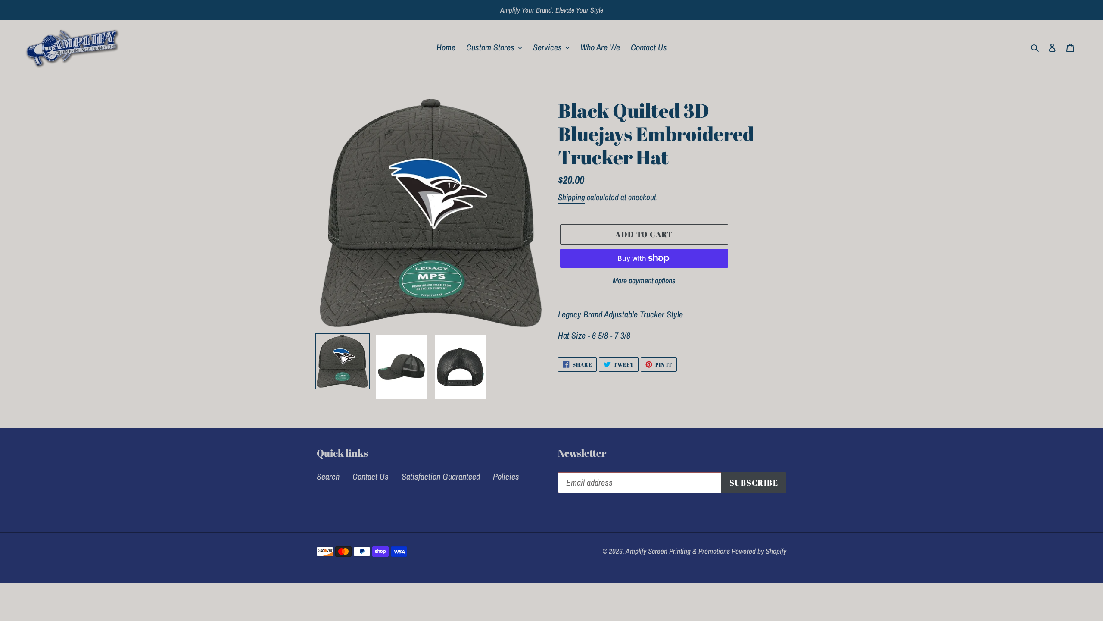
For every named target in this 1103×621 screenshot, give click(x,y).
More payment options (644, 280)
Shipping (571, 197)
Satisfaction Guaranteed (441, 476)
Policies (506, 476)
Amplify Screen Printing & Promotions (679, 551)
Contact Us (370, 476)
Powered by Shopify (759, 551)
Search (328, 476)
